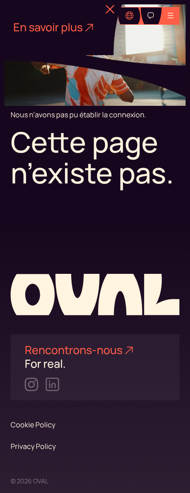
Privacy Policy (33, 446)
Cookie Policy (33, 425)
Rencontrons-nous (73, 350)
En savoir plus (48, 27)
